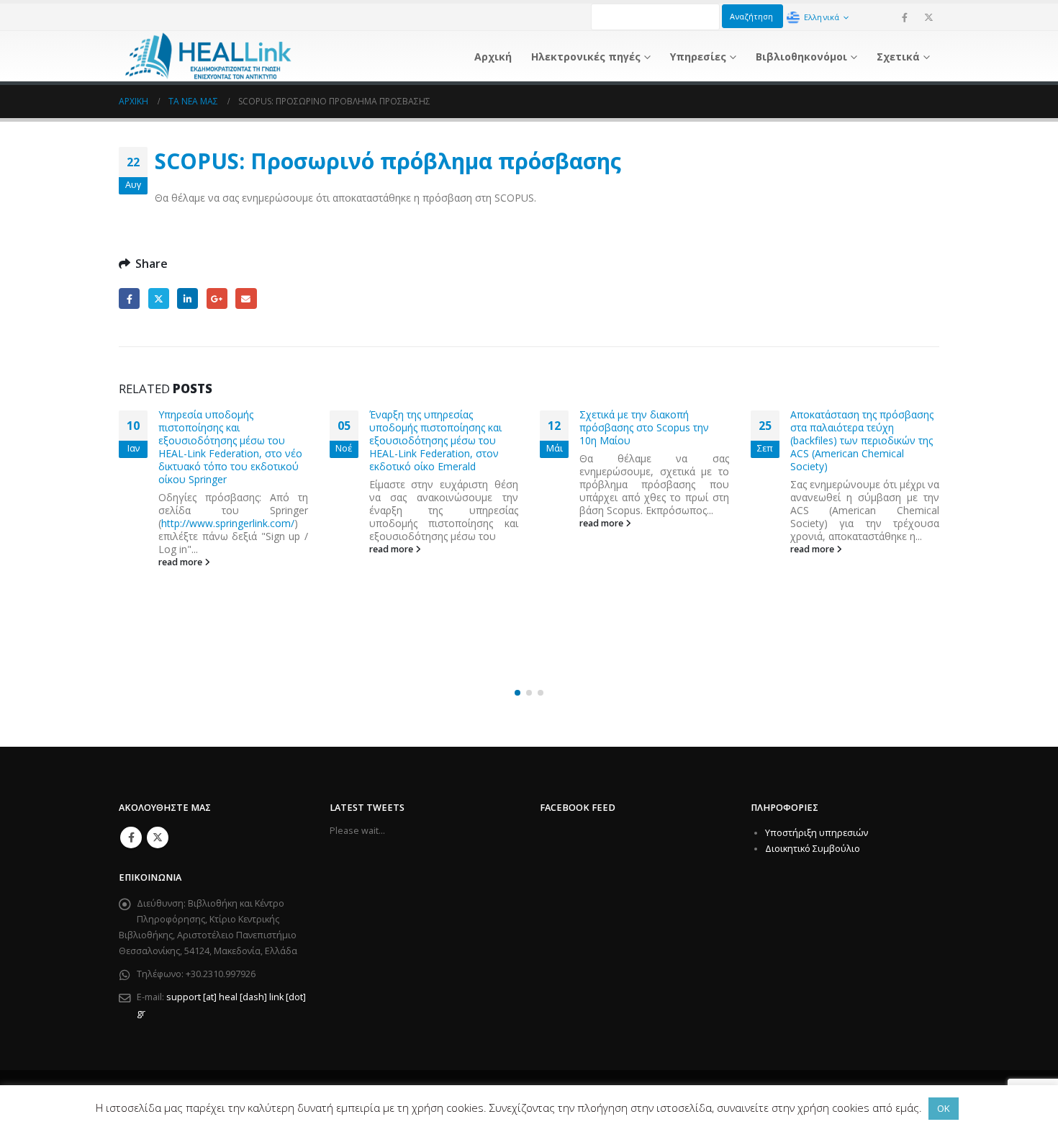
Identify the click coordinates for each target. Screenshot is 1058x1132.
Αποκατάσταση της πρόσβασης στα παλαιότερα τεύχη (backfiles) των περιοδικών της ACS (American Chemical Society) (651, 440)
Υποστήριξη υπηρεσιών (816, 833)
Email (245, 298)
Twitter (158, 298)
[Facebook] (905, 17)
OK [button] (943, 1108)
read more (182, 549)
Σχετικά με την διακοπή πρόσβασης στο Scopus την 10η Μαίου (434, 427)
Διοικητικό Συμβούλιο (812, 849)
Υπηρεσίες (698, 56)
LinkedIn (187, 298)
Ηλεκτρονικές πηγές (586, 56)
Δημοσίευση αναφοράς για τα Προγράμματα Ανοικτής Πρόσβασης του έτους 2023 (859, 556)
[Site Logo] (209, 56)
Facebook (129, 298)
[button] (517, 692)
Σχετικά (898, 56)
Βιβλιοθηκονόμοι (801, 56)
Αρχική (493, 56)
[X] (928, 17)
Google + (217, 298)
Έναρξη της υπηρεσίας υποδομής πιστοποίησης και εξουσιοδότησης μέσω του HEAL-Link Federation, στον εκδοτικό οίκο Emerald (225, 440)
